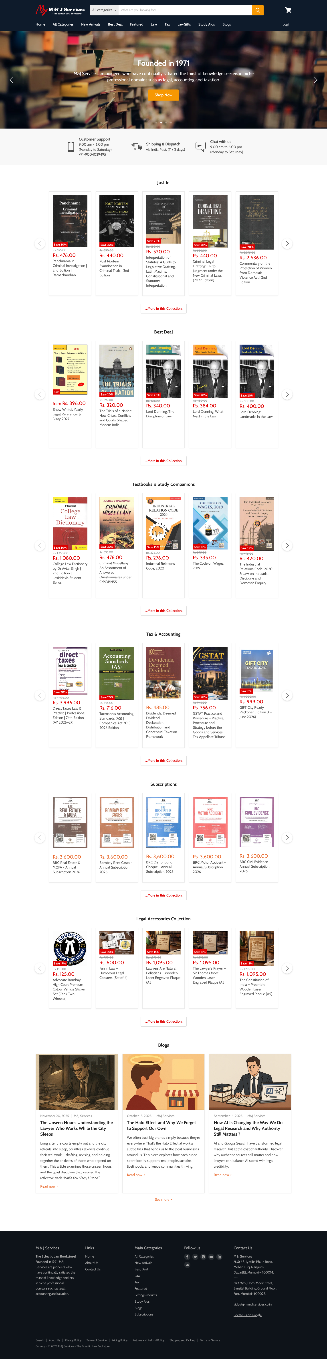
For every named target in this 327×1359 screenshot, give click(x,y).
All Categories (63, 24)
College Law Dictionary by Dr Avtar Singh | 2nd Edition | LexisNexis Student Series (70, 573)
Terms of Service (97, 1340)
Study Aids (206, 24)
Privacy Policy (73, 1340)
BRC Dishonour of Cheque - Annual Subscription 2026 (160, 867)
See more (162, 1199)
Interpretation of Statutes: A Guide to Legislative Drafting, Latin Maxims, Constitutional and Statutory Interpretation (161, 271)
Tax (167, 24)
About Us (91, 1263)
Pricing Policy (120, 1340)
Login (286, 24)
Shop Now (163, 95)
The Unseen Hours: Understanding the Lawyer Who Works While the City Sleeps (76, 1128)
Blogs (226, 24)
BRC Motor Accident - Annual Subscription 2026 (209, 867)
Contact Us (93, 1269)
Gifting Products (146, 1295)
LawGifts (184, 24)
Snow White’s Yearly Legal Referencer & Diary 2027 (68, 414)
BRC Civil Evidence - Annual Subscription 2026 (255, 866)
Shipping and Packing (182, 1340)
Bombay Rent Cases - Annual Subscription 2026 (116, 867)
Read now (48, 1186)
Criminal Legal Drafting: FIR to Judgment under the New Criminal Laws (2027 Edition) (208, 270)
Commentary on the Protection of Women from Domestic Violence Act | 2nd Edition (256, 272)
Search (40, 1340)
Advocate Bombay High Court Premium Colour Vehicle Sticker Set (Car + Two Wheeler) (69, 989)
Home (40, 24)
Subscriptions (144, 1314)
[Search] (258, 10)
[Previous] (12, 79)
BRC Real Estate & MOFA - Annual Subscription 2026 (66, 867)
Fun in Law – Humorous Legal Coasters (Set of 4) (113, 973)
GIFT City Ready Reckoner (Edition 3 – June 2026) (256, 712)
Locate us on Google (248, 1315)
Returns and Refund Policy (149, 1340)
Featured (136, 24)
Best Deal (115, 24)
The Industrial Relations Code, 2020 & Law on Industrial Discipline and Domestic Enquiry (256, 573)
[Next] (314, 79)
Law (154, 24)
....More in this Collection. (163, 308)
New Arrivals (90, 24)
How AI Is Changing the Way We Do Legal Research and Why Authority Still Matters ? (248, 1128)
